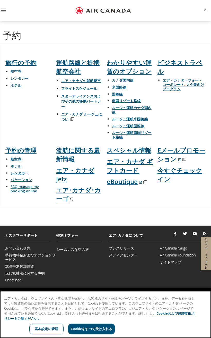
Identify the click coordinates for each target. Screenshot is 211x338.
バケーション (21, 179)
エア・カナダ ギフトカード (130, 165)
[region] (105, 314)
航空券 (16, 71)
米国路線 (119, 87)
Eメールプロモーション (181, 154)
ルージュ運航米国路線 (130, 119)
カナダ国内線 (123, 80)
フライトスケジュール (79, 88)
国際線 (117, 94)
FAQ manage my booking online (25, 188)
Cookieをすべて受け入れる (91, 328)
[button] (3, 10)
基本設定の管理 (46, 328)
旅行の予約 (21, 62)
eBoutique (127, 181)
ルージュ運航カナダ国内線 (132, 109)
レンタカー (20, 78)
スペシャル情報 (129, 150)
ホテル (16, 85)
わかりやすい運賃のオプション (129, 66)
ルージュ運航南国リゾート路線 (132, 134)
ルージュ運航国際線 (128, 125)
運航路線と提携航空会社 (78, 66)
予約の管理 (21, 150)
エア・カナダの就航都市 (81, 80)
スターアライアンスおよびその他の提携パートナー (81, 101)
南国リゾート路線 (126, 100)
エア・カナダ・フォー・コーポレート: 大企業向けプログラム (183, 84)
